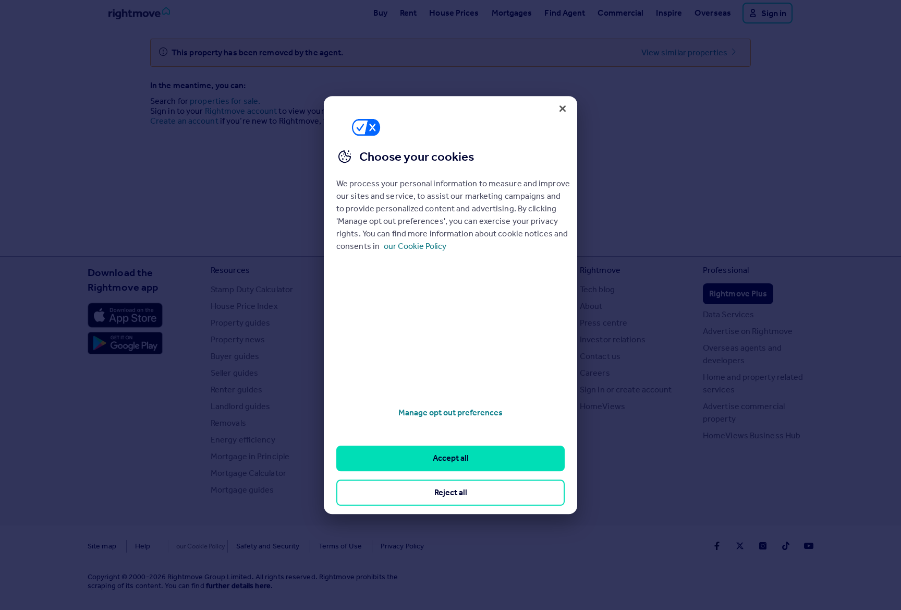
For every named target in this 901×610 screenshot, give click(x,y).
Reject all (450, 492)
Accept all (451, 458)
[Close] (562, 108)
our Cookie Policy (415, 246)
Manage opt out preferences (450, 412)
